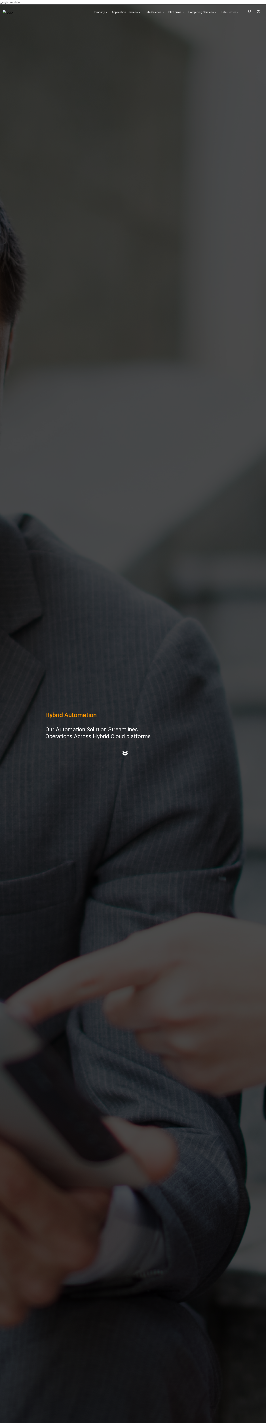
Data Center (228, 12)
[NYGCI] (8, 12)
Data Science (153, 12)
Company (99, 12)
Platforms (174, 12)
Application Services (125, 12)
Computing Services (201, 12)
